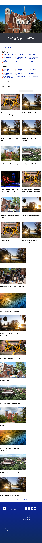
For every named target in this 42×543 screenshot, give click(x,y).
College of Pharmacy (32, 70)
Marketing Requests (26, 519)
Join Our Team (6, 525)
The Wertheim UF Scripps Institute (8, 78)
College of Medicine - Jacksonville (7, 71)
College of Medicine (32, 69)
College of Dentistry (19, 69)
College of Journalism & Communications (33, 58)
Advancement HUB (26, 515)
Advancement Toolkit (27, 517)
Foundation (6, 527)
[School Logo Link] (11, 509)
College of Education (7, 57)
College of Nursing (19, 70)
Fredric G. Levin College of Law (21, 61)
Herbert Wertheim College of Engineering (34, 61)
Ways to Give (6, 86)
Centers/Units (6, 82)
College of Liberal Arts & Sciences (7, 61)
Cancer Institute (6, 69)
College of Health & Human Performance (21, 58)
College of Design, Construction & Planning (33, 55)
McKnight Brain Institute (33, 73)
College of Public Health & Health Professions (8, 74)
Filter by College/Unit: (13, 91)
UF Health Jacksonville (20, 76)
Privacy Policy (6, 531)
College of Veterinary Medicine (20, 74)
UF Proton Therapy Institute (34, 76)
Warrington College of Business (7, 63)
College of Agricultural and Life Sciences (8, 55)
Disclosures (6, 529)
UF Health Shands (6, 76)
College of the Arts (19, 54)
